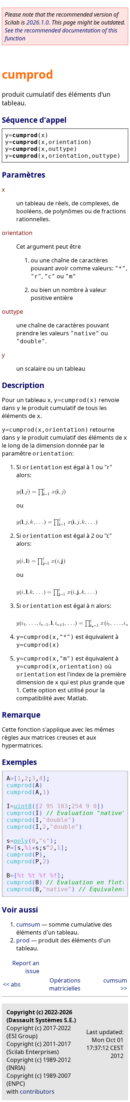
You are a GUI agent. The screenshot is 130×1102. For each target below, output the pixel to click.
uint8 (23, 806)
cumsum (28, 924)
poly (21, 840)
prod (23, 940)
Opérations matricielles (65, 984)
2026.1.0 (37, 22)
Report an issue (25, 967)
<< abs (12, 984)
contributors (37, 1092)
